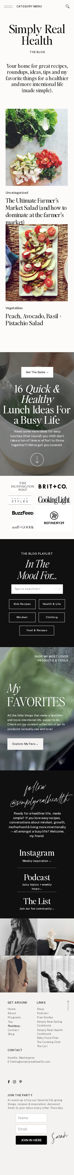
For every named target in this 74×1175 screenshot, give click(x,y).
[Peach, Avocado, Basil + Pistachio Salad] (37, 262)
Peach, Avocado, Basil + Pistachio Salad (34, 319)
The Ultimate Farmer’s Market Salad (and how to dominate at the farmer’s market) (36, 211)
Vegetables (14, 308)
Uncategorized (17, 193)
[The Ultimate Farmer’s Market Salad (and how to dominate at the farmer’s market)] (37, 147)
